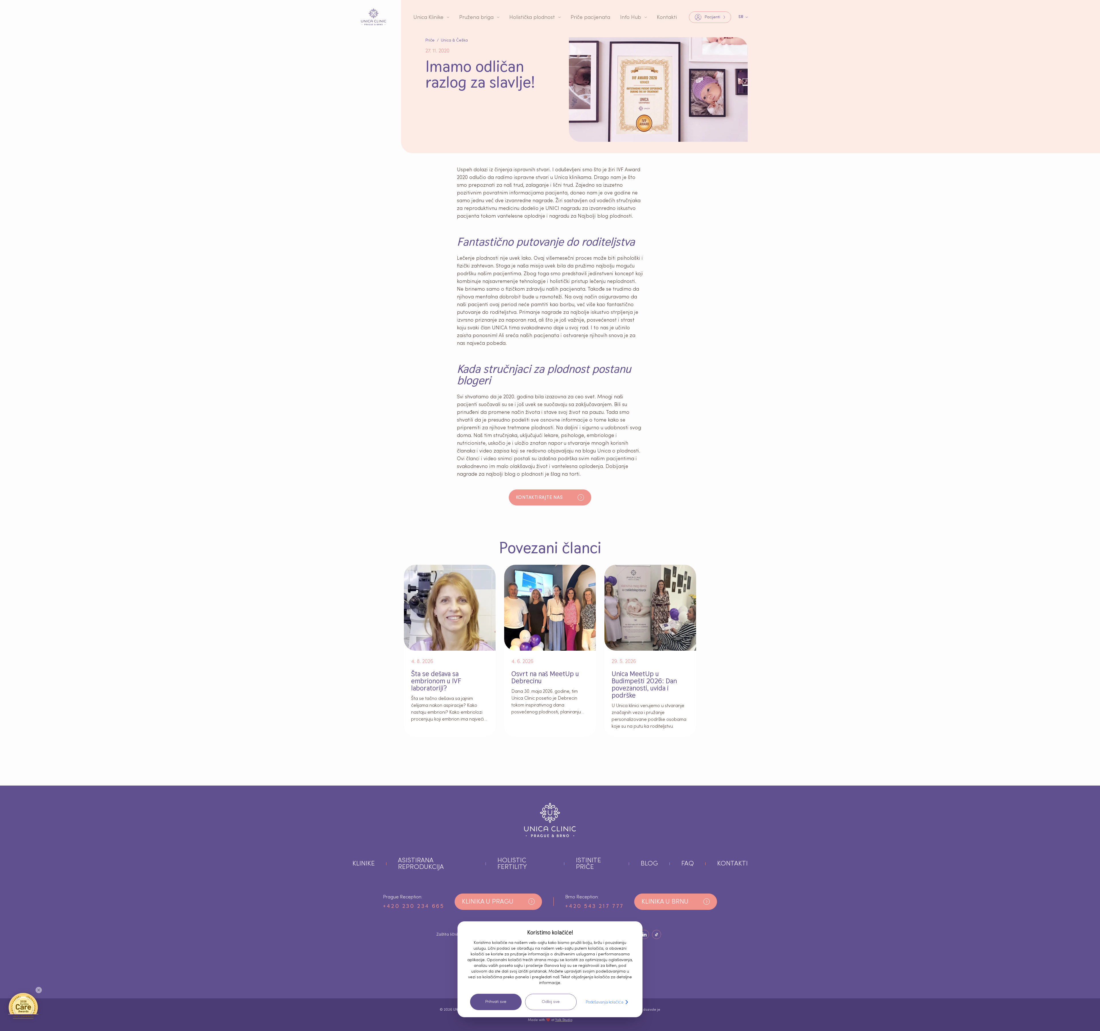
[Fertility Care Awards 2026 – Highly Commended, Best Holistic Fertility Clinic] (23, 1005)
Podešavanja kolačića (604, 1002)
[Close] (39, 990)
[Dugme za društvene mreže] (644, 934)
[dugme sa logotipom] (373, 17)
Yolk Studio (563, 1020)
